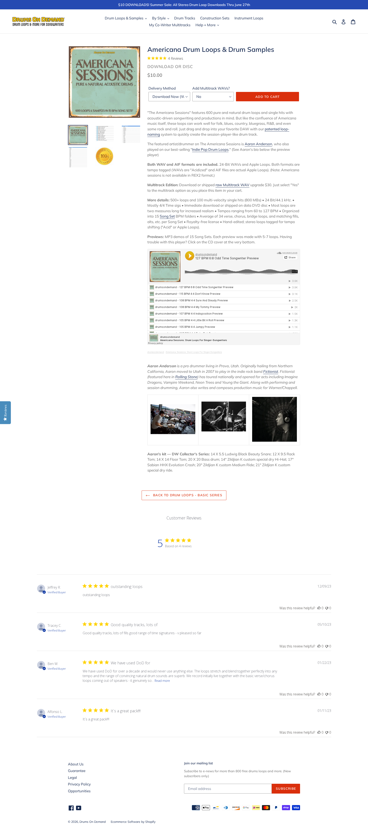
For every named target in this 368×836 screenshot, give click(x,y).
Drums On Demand (92, 822)
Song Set (167, 216)
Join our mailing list (198, 763)
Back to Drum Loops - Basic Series (187, 495)
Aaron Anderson (258, 144)
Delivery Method (162, 88)
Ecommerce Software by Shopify (133, 822)
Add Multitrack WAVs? (211, 88)
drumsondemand (155, 352)
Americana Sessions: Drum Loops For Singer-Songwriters (194, 352)
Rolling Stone (186, 376)
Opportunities (79, 791)
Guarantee (76, 770)
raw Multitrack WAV (232, 185)
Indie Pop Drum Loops (210, 149)
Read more (162, 681)
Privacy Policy (79, 784)
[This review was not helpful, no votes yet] (326, 608)
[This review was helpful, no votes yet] (319, 608)
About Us (75, 764)
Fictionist (270, 371)
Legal (72, 777)
